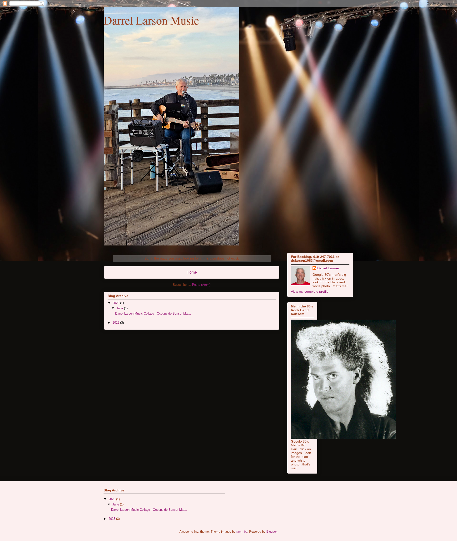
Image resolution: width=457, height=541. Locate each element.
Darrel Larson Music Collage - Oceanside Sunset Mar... (153, 313)
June (120, 308)
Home (192, 272)
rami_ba (241, 531)
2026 (116, 303)
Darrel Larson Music (151, 20)
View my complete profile (309, 291)
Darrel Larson (328, 268)
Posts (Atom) (201, 284)
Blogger (271, 531)
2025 (116, 322)
